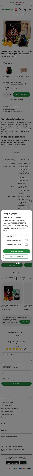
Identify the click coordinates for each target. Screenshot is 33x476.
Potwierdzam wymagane (16, 256)
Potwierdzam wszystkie (16, 251)
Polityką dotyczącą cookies (18, 222)
